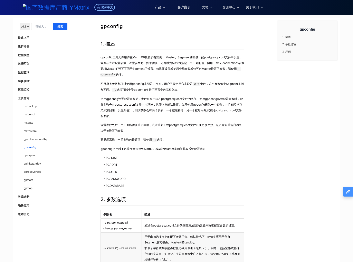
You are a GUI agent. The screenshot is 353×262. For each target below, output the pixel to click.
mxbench (30, 114)
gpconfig (30, 147)
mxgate (28, 122)
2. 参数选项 (113, 199)
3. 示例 (286, 51)
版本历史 (23, 214)
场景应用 (23, 205)
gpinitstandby (32, 163)
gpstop (28, 188)
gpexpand (30, 155)
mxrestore (30, 131)
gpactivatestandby (35, 139)
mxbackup (30, 106)
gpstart (28, 179)
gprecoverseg (32, 171)
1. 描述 (108, 44)
